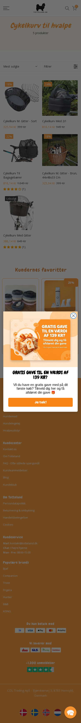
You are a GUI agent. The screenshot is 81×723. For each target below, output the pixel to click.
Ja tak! (40, 402)
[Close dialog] (73, 316)
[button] (70, 712)
